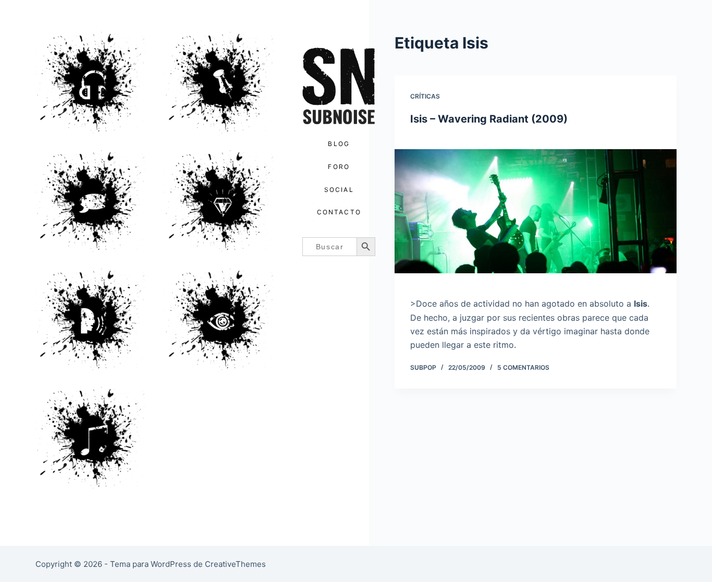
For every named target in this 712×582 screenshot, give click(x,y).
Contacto (339, 212)
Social (339, 189)
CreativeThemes (235, 564)
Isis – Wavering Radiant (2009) (489, 119)
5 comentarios (523, 367)
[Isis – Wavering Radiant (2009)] (536, 211)
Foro (339, 167)
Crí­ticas (425, 96)
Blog (339, 144)
